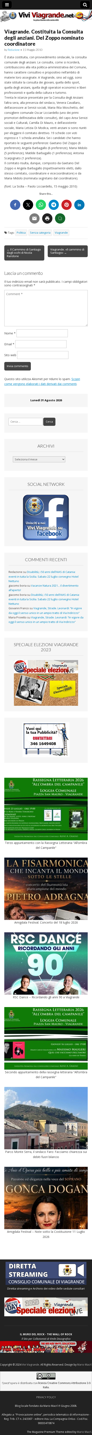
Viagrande (61, 232)
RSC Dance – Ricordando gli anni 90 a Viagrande (46, 997)
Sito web (10, 355)
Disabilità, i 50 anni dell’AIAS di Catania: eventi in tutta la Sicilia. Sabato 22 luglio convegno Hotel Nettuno (44, 576)
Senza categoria (40, 232)
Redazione (14, 49)
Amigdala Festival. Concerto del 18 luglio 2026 (46, 922)
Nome (10, 333)
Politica (21, 232)
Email (9, 344)
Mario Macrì (84, 1364)
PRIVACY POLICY (46, 1397)
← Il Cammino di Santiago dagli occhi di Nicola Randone (24, 252)
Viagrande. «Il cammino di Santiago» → (67, 251)
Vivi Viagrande (30, 1364)
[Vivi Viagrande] (46, 16)
